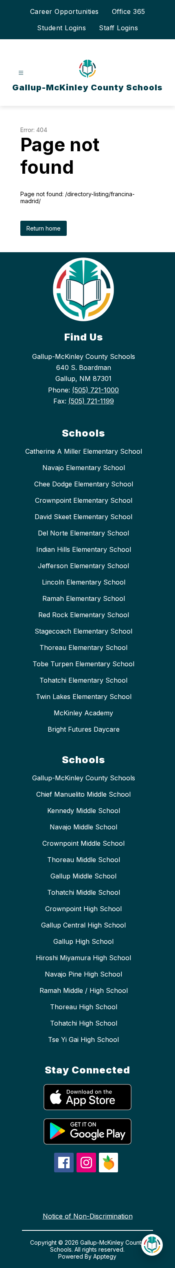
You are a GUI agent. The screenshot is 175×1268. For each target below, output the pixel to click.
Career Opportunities (64, 11)
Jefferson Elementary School (83, 566)
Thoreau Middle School (83, 860)
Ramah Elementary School (83, 598)
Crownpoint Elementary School (83, 500)
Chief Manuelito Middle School (83, 794)
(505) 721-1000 (95, 390)
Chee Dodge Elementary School (83, 484)
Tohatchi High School (83, 1023)
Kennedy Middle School (83, 811)
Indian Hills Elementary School (83, 549)
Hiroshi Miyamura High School (83, 958)
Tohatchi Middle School (83, 892)
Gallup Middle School (83, 876)
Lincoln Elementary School (83, 582)
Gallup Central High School (83, 925)
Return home (43, 228)
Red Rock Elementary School (83, 615)
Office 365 (128, 11)
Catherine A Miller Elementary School (83, 451)
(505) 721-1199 (91, 401)
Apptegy (104, 1256)
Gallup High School (83, 941)
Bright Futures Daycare (84, 729)
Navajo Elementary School (83, 468)
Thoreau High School (83, 1007)
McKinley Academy (83, 713)
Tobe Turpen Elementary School (83, 664)
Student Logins (61, 28)
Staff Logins (118, 28)
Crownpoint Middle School (83, 843)
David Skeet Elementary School (83, 517)
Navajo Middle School (83, 827)
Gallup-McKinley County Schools (83, 778)
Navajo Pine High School (83, 974)
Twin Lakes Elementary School (83, 696)
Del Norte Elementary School (83, 533)
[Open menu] (21, 73)
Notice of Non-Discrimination (88, 1216)
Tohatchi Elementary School (83, 680)
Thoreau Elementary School (83, 647)
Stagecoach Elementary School (83, 631)
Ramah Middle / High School (83, 990)
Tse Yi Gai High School (83, 1039)
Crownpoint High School (83, 909)
